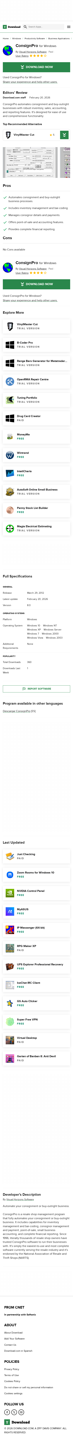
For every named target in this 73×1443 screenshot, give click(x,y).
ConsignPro (36, 45)
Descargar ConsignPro (16, 711)
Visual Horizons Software (20, 1199)
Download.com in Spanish (18, 1350)
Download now (39, 67)
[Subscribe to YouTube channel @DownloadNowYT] (21, 1412)
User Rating (22, 55)
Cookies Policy (12, 1381)
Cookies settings (13, 1393)
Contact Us (10, 1344)
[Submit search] (25, 27)
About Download (13, 1332)
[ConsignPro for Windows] (8, 50)
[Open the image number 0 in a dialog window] (30, 162)
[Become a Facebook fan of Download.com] (7, 1412)
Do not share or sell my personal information (28, 1387)
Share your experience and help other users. (30, 82)
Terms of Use (11, 1375)
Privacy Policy (11, 1369)
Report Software (39, 688)
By (31, 51)
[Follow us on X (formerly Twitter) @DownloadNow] (14, 1412)
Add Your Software (14, 1338)
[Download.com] (11, 27)
